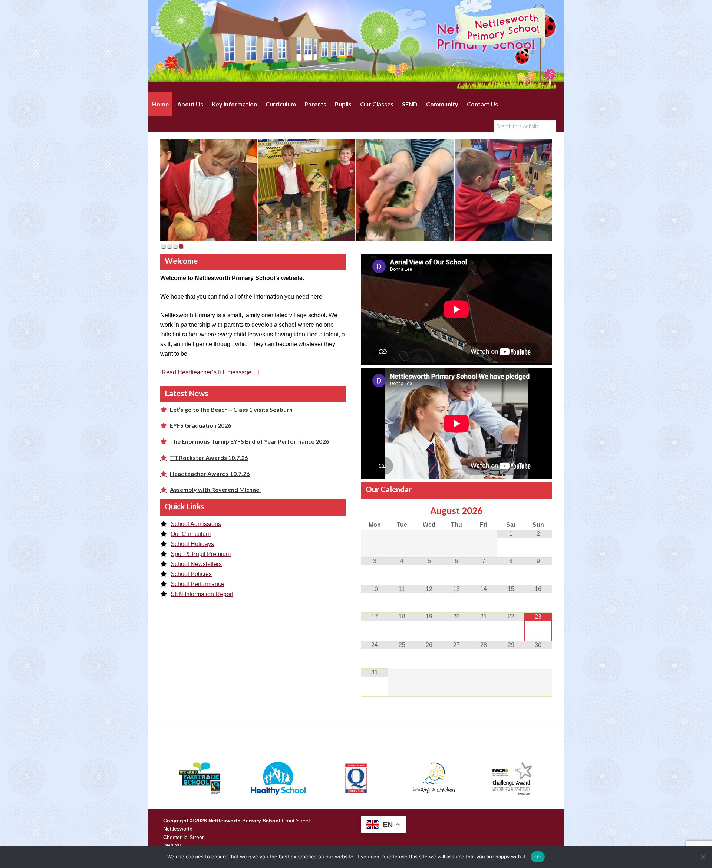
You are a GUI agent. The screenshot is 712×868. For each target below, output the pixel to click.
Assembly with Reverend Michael (215, 489)
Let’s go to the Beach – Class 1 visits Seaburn (231, 409)
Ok (537, 856)
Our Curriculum (191, 534)
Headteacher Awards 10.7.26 (210, 473)
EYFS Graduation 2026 (200, 425)
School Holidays (192, 544)
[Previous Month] (374, 510)
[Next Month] (538, 510)
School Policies (191, 574)
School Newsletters (196, 564)
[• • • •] (356, 190)
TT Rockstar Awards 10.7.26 (209, 457)
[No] (702, 857)
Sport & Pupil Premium (201, 554)
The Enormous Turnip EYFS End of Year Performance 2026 (249, 441)
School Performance (197, 584)
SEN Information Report (202, 594)
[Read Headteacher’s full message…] (209, 372)
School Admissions (196, 524)
